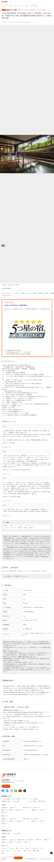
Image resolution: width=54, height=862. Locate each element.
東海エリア (4, 810)
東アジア (28, 848)
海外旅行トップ (6, 830)
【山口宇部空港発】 (34, 5)
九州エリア (42, 810)
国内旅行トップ (6, 796)
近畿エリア (12, 810)
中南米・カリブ (27, 850)
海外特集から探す (6, 833)
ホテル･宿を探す (16, 798)
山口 (23, 5)
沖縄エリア (4, 812)
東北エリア (13, 807)
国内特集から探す (6, 801)
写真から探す (41, 801)
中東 (17, 848)
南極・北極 (35, 850)
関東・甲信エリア (27, 807)
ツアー (15, 5)
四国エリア (34, 810)
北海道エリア (5, 807)
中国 (20, 5)
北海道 (27, 5)
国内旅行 (11, 5)
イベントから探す (31, 801)
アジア (21, 848)
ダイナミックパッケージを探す (30, 798)
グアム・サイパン (6, 850)
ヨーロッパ (4, 848)
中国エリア (19, 810)
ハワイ (41, 848)
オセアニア (35, 848)
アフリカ (11, 848)
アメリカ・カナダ (16, 850)
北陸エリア (36, 807)
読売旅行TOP (5, 5)
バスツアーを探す (6, 798)
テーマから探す (16, 801)
